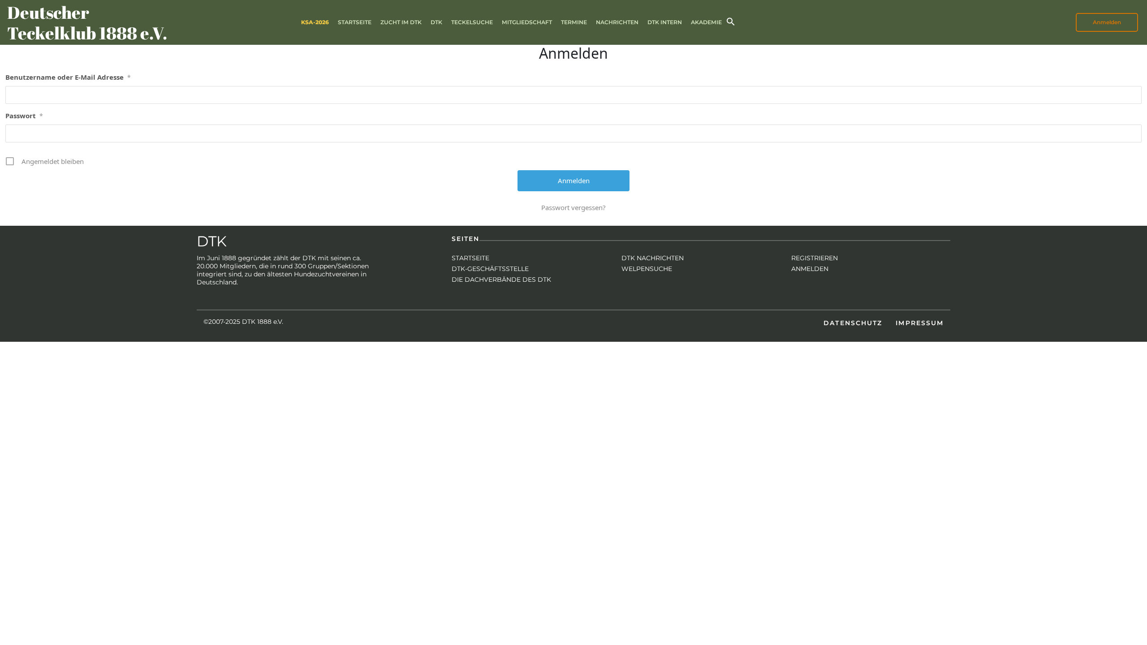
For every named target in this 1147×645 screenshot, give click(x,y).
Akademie (706, 22)
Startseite (354, 22)
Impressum (920, 323)
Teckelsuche (472, 22)
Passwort (24, 115)
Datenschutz (853, 323)
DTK (436, 22)
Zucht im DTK (401, 22)
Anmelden (809, 269)
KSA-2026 (315, 22)
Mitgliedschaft (527, 22)
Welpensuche (646, 269)
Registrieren (814, 258)
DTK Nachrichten (652, 258)
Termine (574, 22)
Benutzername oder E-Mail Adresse (68, 77)
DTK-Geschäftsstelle (490, 269)
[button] (730, 21)
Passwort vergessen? (573, 207)
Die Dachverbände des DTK (501, 279)
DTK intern (664, 22)
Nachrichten (617, 22)
